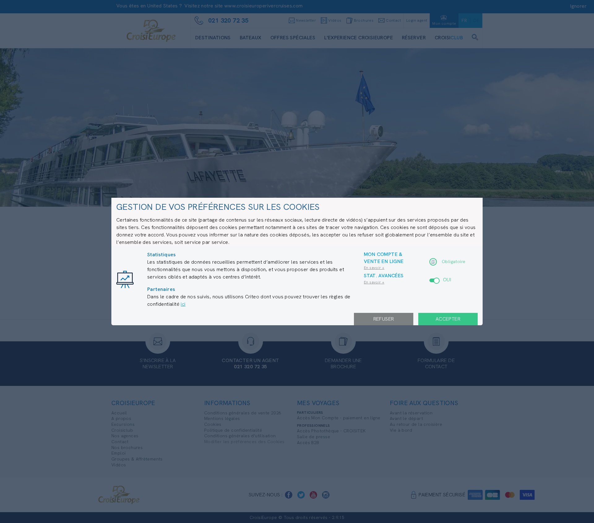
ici (183, 304)
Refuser (383, 319)
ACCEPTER (448, 319)
